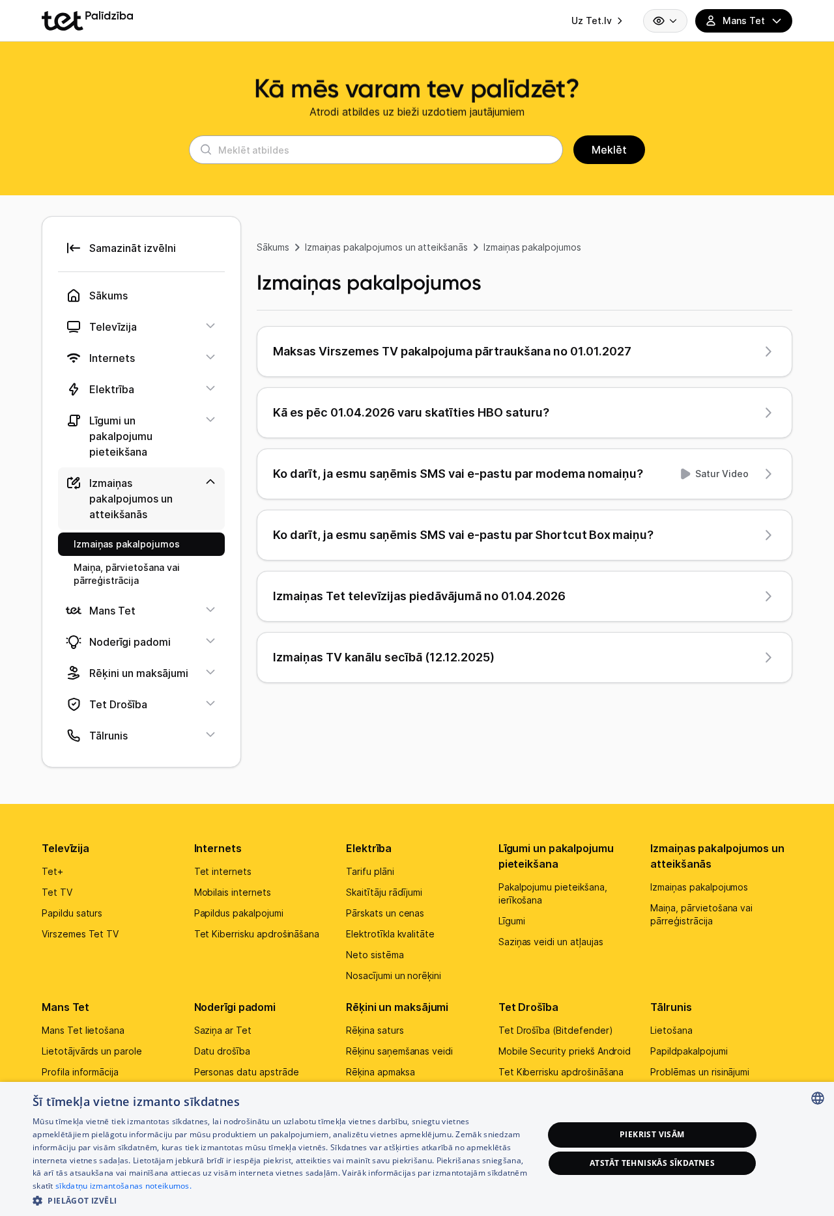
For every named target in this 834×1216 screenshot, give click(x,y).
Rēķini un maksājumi (397, 1007)
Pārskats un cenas (385, 913)
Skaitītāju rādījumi (384, 892)
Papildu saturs (72, 913)
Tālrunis (670, 1007)
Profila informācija (80, 1071)
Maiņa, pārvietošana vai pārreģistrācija (701, 914)
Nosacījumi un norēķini (393, 975)
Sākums (273, 247)
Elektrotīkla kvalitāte (390, 933)
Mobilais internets (232, 892)
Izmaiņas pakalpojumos (532, 247)
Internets (218, 848)
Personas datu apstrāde (246, 1071)
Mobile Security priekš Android (564, 1051)
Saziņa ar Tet (223, 1030)
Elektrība (369, 848)
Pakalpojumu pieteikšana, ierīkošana (552, 893)
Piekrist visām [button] (652, 1134)
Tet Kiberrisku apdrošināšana (257, 933)
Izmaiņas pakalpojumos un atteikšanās (386, 247)
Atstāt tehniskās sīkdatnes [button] (652, 1162)
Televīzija (65, 848)
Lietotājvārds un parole (92, 1051)
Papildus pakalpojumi (238, 913)
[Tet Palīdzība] (87, 21)
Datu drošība (222, 1051)
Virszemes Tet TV (80, 933)
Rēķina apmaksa (380, 1071)
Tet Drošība (528, 1007)
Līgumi (511, 920)
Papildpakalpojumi (688, 1051)
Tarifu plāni (370, 871)
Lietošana (671, 1030)
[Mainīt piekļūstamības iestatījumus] (665, 21)
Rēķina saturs (374, 1030)
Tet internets (223, 871)
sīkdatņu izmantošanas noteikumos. (123, 1185)
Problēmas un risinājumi (699, 1071)
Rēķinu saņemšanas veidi (399, 1051)
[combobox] (817, 1098)
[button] (280, 1199)
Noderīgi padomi (235, 1007)
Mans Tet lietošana (83, 1030)
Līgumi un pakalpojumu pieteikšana (556, 856)
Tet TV (57, 892)
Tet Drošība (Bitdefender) (555, 1030)
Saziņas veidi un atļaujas (550, 941)
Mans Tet (65, 1007)
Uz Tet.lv (591, 20)
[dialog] (417, 1149)
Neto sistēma (374, 954)
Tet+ (52, 871)
